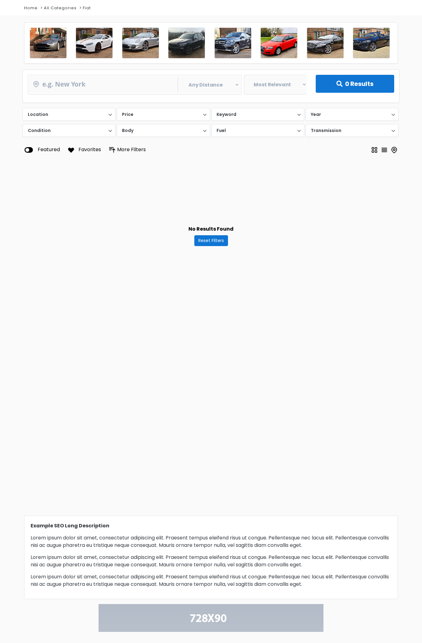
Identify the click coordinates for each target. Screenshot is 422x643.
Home (31, 8)
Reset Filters (211, 240)
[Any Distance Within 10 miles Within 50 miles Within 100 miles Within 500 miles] (134, 84)
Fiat (87, 8)
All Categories (60, 8)
